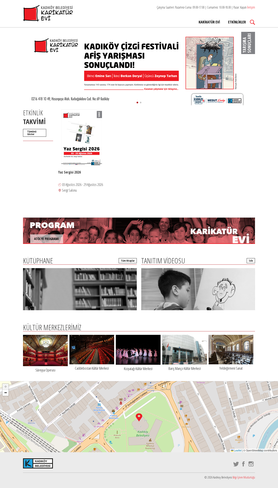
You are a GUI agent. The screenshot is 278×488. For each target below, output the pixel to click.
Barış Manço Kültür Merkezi (185, 368)
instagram (251, 463)
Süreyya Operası (45, 370)
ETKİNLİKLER (237, 22)
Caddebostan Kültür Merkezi (92, 368)
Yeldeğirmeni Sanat (231, 368)
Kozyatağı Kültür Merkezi (138, 368)
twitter (236, 463)
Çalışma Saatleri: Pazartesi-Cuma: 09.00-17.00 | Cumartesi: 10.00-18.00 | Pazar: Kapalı (206, 7)
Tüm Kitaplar (128, 260)
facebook (243, 463)
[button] (137, 102)
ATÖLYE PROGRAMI (46, 239)
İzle (251, 260)
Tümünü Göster (31, 133)
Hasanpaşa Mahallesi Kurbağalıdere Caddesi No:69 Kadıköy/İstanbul (150, 410)
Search (252, 22)
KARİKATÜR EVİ (209, 22)
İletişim (251, 7)
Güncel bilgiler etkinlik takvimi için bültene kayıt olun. (216, 408)
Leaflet (237, 450)
